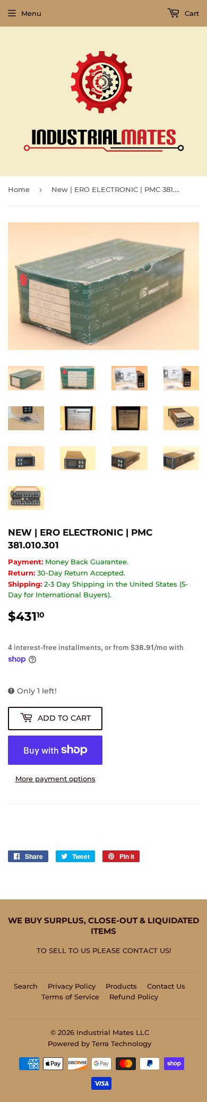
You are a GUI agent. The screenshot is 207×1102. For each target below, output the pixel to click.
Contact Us (166, 986)
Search (26, 986)
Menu (31, 13)
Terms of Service (70, 996)
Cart (191, 13)
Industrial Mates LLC (112, 1032)
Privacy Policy (72, 986)
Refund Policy (133, 996)
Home (19, 189)
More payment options (55, 778)
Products (121, 986)
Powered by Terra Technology (99, 1043)
